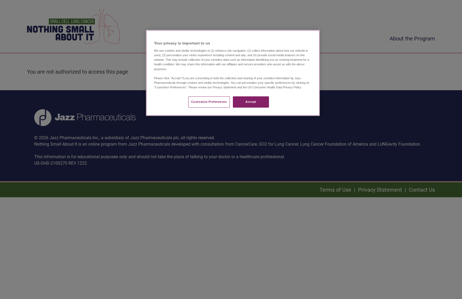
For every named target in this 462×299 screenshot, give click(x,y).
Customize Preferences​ (209, 101)
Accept (250, 101)
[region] (233, 73)
